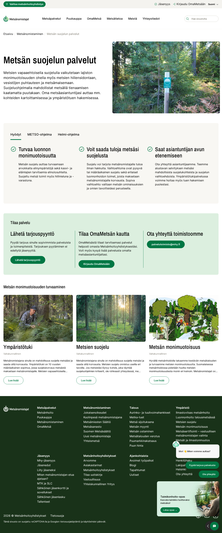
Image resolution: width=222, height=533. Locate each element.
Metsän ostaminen (141, 431)
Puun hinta (136, 445)
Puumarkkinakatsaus (143, 441)
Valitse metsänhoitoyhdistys (26, 4)
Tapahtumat (137, 470)
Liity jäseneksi (46, 470)
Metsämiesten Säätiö (97, 422)
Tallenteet (43, 501)
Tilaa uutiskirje (92, 474)
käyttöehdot (90, 521)
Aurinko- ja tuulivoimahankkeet (150, 412)
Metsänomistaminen (50, 422)
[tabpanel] (111, 170)
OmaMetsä (94, 18)
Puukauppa (74, 18)
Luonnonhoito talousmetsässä (195, 417)
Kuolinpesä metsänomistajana (102, 417)
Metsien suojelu (186, 422)
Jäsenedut (44, 465)
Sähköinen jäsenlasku (51, 497)
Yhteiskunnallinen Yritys (98, 484)
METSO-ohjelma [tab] (39, 134)
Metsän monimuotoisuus (192, 426)
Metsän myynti (139, 426)
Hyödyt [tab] (15, 134)
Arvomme (89, 460)
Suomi (211, 4)
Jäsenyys (164, 4)
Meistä (132, 18)
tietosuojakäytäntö (70, 521)
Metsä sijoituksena (142, 422)
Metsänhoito (45, 412)
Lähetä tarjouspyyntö (27, 259)
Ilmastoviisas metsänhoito (193, 412)
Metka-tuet (137, 417)
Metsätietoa (115, 18)
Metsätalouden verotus (145, 436)
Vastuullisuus (91, 479)
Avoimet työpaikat (142, 460)
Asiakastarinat (92, 465)
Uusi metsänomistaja (97, 436)
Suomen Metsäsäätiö (97, 431)
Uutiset (134, 474)
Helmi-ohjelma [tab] (68, 134)
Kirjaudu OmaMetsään (191, 4)
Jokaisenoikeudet (94, 412)
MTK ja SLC (44, 483)
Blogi (133, 465)
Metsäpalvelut (51, 18)
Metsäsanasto (92, 426)
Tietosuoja (57, 515)
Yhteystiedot (151, 18)
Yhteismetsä (91, 441)
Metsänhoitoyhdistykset (99, 470)
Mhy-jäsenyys (46, 460)
